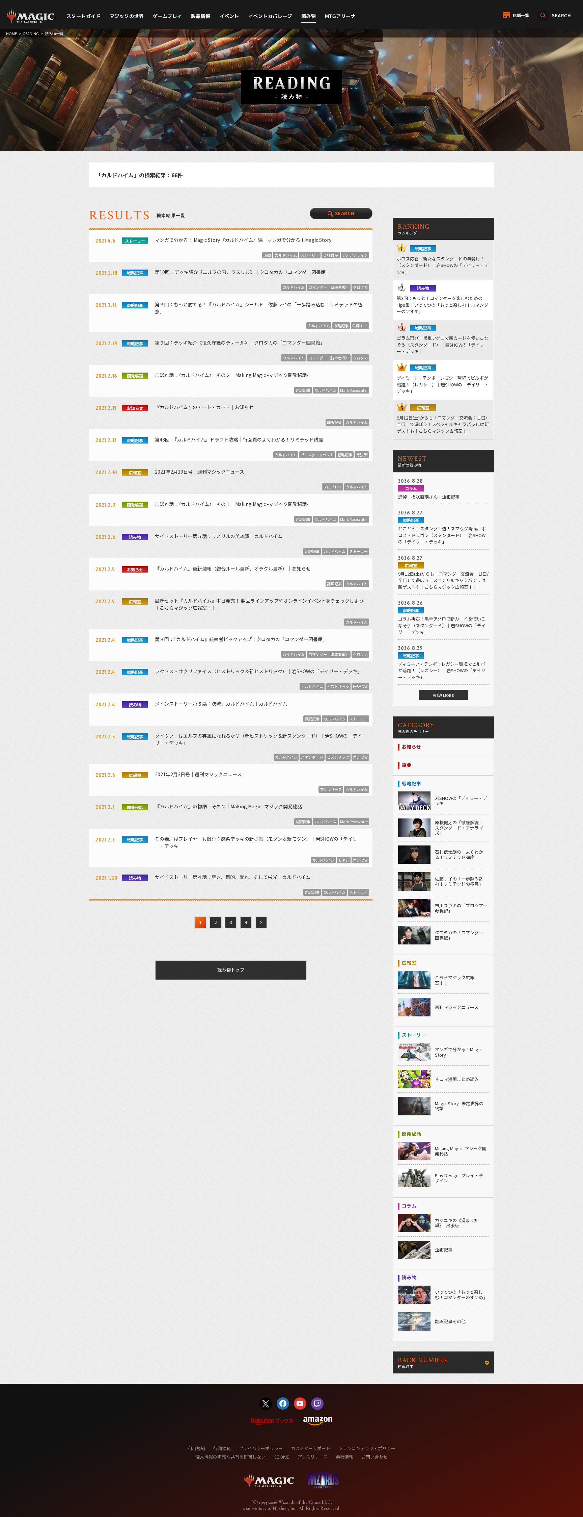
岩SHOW (360, 686)
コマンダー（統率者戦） (328, 287)
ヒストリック (338, 686)
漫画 (267, 255)
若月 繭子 (330, 255)
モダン (343, 860)
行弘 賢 (362, 454)
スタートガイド (83, 16)
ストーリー (310, 255)
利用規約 (196, 1448)
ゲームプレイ (167, 16)
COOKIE (281, 1456)
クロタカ (360, 287)
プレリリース (331, 789)
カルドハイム (286, 255)
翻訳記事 (303, 390)
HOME (11, 33)
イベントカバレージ (270, 16)
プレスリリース (312, 1456)
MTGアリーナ (340, 16)
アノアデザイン (355, 255)
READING (31, 33)
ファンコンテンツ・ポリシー (366, 1448)
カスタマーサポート (310, 1448)
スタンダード (312, 757)
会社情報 (344, 1456)
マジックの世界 (127, 16)
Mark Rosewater (354, 390)
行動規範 (222, 1448)
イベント (229, 16)
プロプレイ (332, 486)
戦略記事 (341, 325)
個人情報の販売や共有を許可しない (230, 1456)
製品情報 (201, 16)
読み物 (308, 16)
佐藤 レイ (360, 325)
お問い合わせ (374, 1456)
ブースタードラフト (317, 454)
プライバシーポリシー (261, 1448)
